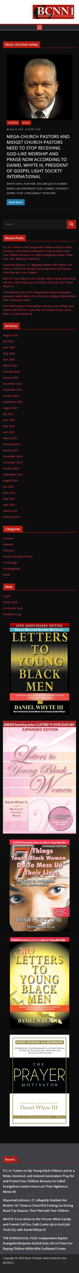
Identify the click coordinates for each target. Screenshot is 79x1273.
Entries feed (10, 602)
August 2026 (10, 335)
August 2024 (10, 480)
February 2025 (11, 444)
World (26, 122)
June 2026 (9, 347)
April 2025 (9, 432)
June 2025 (9, 420)
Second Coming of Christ (18, 556)
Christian (13, 122)
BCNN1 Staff (34, 129)
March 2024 (10, 511)
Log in (6, 596)
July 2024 (8, 486)
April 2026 (9, 359)
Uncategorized (11, 568)
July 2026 (8, 341)
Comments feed (12, 608)
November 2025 (12, 389)
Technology (10, 562)
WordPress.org (12, 614)
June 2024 (9, 492)
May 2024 (9, 498)
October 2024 (11, 468)
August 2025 (10, 408)
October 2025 (11, 395)
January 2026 (10, 377)
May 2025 (9, 426)
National (8, 544)
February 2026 (11, 371)
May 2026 (9, 353)
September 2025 (13, 402)
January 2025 (10, 450)
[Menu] (39, 27)
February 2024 (11, 517)
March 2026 (10, 365)
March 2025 (10, 438)
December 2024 (12, 456)
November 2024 (12, 462)
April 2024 (9, 504)
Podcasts (8, 550)
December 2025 (12, 383)
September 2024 (13, 474)
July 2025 (8, 414)
